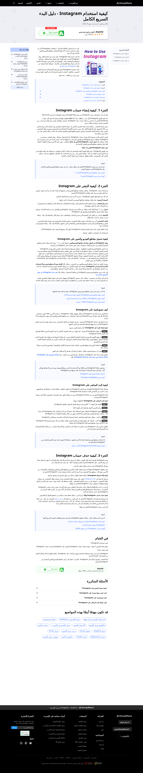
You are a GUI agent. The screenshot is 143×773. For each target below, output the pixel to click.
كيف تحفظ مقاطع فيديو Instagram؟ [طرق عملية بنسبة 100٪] (84, 295)
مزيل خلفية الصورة (59, 721)
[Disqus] (71, 672)
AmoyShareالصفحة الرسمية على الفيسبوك (25, 743)
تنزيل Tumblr (81, 637)
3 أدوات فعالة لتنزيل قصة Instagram (92, 374)
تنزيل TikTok (53, 631)
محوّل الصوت (82, 746)
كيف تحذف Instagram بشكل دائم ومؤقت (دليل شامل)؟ (86, 521)
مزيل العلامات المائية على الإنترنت (54, 725)
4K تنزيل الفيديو (79, 625)
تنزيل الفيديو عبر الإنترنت (61, 625)
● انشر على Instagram (122, 57)
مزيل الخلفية (82, 721)
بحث (13, 3)
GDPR (62, 758)
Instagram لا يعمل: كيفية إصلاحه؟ (93, 525)
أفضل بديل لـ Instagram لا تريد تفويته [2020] (90, 528)
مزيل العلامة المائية (80, 725)
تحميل (49, 3)
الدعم (38, 3)
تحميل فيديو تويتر (49, 619)
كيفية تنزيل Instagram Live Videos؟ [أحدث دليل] (88, 446)
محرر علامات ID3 (81, 742)
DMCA (68, 758)
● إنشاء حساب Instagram (121, 53)
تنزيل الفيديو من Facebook (70, 619)
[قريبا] (30, 743)
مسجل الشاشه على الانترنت (56, 730)
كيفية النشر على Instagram (91, 88)
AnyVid (73, 707)
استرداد (101, 745)
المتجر (28, 3)
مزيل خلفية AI (60, 742)
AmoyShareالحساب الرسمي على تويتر (21, 743)
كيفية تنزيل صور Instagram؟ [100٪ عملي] (91, 302)
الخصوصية (86, 758)
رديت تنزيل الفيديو (69, 631)
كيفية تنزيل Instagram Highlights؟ (93, 377)
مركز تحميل (124, 722)
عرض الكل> (19, 87)
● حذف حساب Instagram (121, 61)
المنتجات (61, 3)
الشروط (94, 758)
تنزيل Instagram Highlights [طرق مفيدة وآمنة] (20, 63)
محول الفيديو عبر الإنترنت (57, 734)
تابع (102, 730)
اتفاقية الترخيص (76, 758)
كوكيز (56, 758)
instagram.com (90, 479)
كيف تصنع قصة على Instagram (95, 94)
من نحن (101, 721)
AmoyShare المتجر (121, 729)
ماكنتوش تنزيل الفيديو (97, 625)
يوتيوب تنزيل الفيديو (50, 637)
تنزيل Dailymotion (98, 637)
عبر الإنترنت (74, 3)
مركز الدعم (100, 740)
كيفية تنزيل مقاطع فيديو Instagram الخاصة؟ (90, 173)
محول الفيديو (82, 734)
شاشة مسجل (82, 730)
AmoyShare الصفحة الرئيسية (86, 708)
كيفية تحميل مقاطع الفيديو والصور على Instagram (90, 91)
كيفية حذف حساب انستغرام (92, 100)
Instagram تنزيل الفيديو (68, 66)
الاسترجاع (49, 758)
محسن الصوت (82, 750)
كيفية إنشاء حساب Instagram (91, 85)
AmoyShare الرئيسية (124, 716)
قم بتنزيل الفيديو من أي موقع (94, 619)
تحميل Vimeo (85, 631)
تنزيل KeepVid (99, 631)
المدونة (20, 3)
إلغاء (102, 749)
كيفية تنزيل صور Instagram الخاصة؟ (92, 176)
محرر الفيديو (83, 738)
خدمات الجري (43, 625)
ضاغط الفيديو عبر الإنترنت (56, 738)
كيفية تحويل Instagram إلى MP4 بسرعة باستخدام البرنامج (86, 298)
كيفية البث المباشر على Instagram (94, 97)
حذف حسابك (58, 499)
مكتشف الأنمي (67, 637)
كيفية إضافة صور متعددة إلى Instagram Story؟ (20, 70)
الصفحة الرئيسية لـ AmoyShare (124, 3)
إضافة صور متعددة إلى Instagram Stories (88, 357)
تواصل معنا (100, 725)
